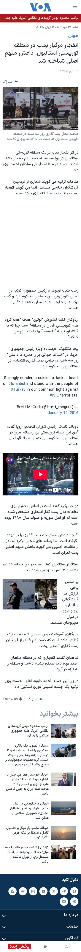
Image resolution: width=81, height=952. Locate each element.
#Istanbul (16, 384)
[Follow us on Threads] (23, 891)
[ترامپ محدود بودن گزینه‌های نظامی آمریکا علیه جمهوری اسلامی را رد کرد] (63, 731)
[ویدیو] (45, 946)
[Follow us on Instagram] (33, 891)
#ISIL (54, 395)
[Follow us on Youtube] (43, 891)
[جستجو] (66, 946)
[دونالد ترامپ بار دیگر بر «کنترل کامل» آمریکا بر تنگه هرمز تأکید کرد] (63, 833)
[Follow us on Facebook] (74, 891)
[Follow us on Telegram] (64, 891)
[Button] (10, 81)
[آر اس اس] (12, 891)
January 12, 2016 (63, 413)
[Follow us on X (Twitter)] (53, 891)
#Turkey (18, 390)
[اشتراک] (64, 901)
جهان (73, 36)
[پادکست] (74, 901)
